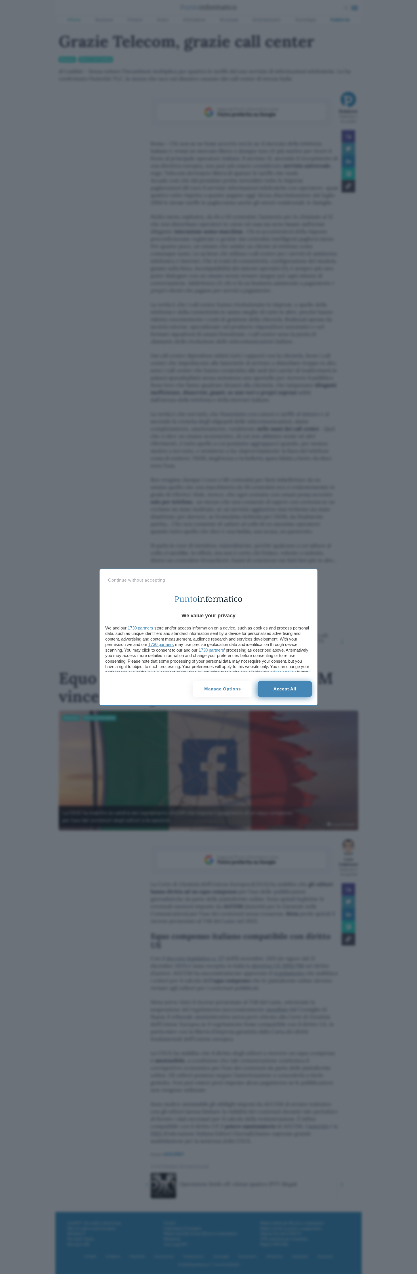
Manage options (222, 688)
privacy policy (283, 672)
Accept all (284, 688)
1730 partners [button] (140, 628)
